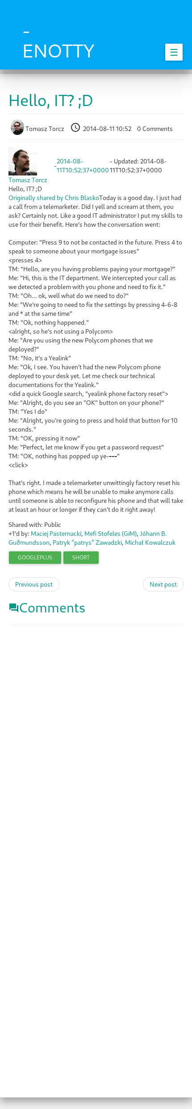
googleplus (35, 557)
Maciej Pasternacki (56, 533)
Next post (163, 584)
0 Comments (155, 128)
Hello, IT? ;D (50, 100)
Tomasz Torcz (45, 128)
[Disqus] (96, 745)
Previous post (34, 584)
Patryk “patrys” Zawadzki (87, 542)
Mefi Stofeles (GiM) (110, 533)
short (81, 557)
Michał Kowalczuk (150, 542)
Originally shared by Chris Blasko (53, 197)
